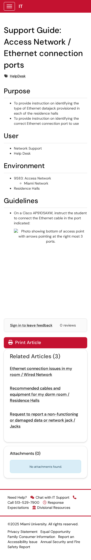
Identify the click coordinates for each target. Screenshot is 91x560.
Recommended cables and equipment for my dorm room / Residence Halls (39, 394)
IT (21, 6)
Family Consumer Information (31, 536)
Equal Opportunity (55, 531)
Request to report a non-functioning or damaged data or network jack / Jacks (44, 420)
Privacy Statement (22, 531)
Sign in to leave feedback (31, 325)
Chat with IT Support (52, 497)
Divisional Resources (53, 507)
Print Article (27, 342)
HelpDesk (18, 76)
